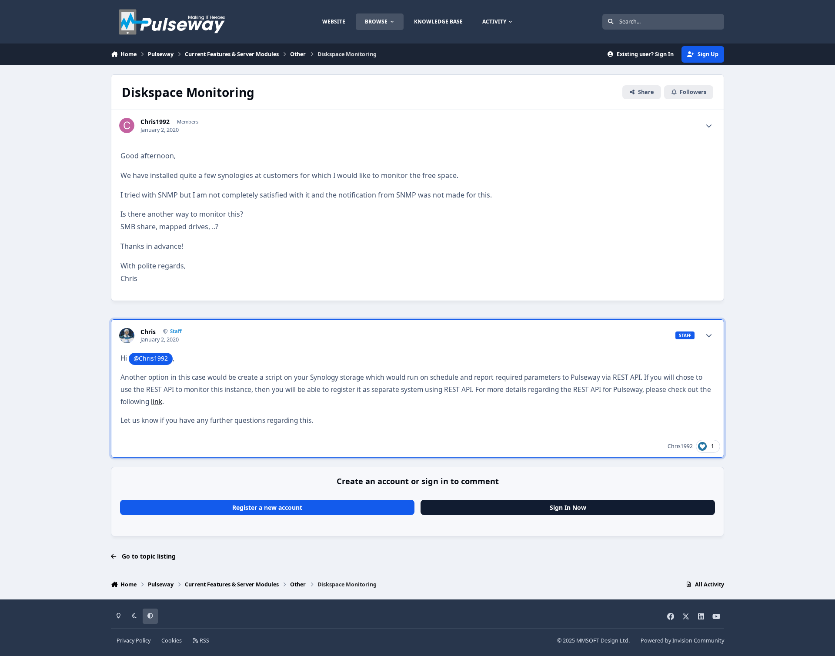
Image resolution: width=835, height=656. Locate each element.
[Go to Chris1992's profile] (126, 125)
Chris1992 (155, 122)
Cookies (171, 640)
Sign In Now (568, 507)
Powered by (682, 640)
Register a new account (267, 507)
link (156, 401)
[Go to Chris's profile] (126, 335)
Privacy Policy (133, 640)
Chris (148, 332)
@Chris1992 (151, 358)
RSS (203, 640)
